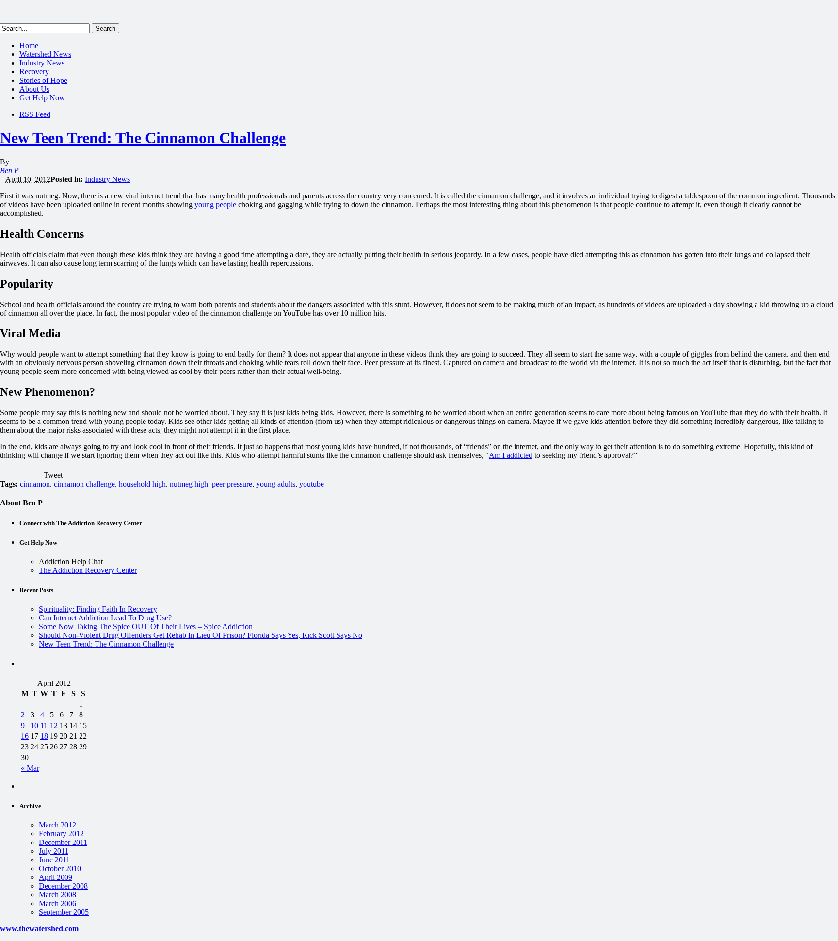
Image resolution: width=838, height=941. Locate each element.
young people (215, 204)
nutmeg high (189, 484)
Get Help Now (42, 98)
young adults (275, 484)
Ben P (9, 170)
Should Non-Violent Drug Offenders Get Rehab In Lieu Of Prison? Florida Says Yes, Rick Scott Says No (200, 635)
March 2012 (57, 825)
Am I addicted (510, 455)
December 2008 (63, 886)
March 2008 (57, 895)
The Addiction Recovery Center (88, 570)
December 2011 (63, 842)
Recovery (34, 71)
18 (44, 736)
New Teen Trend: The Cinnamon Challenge (143, 137)
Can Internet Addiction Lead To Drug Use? (105, 618)
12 (54, 725)
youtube (311, 484)
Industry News (41, 63)
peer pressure (232, 484)
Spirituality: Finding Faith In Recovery (98, 609)
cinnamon (35, 484)
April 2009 (55, 877)
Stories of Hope (43, 80)
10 (34, 725)
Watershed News (45, 54)
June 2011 (54, 860)
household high (142, 484)
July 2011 (53, 851)
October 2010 (60, 868)
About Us (34, 89)
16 (25, 736)
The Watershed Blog (74, 11)
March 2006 (57, 903)
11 (44, 725)
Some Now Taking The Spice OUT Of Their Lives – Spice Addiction (146, 626)
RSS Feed (34, 114)
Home (28, 45)
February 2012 (61, 833)
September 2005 (64, 912)
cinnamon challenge (84, 484)
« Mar (30, 768)
